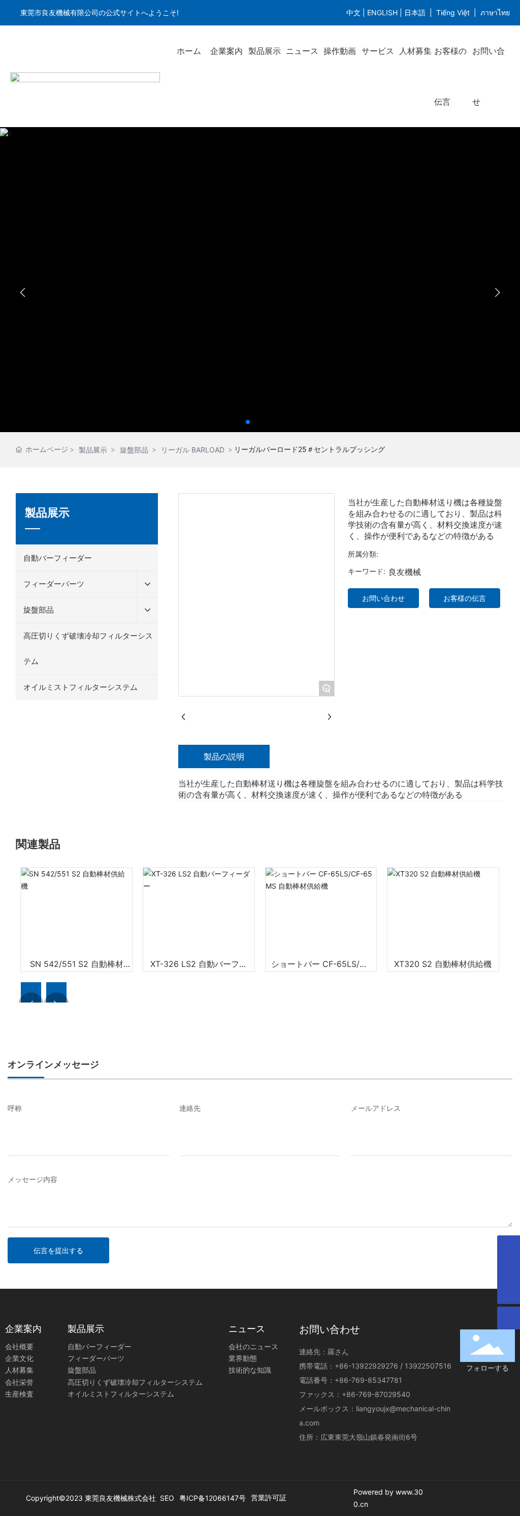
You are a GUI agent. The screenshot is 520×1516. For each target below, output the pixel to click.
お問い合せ (488, 76)
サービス (378, 51)
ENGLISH (382, 12)
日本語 (415, 12)
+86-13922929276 (366, 1365)
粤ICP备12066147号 (212, 1498)
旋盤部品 (134, 449)
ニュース (302, 51)
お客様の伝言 (450, 76)
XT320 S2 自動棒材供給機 (443, 964)
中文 (353, 12)
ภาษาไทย (495, 12)
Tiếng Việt (453, 12)
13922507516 (428, 1365)
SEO (167, 1498)
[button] (248, 422)
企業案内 (226, 51)
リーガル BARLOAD (192, 449)
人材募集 (415, 51)
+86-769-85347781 (368, 1380)
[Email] (508, 1246)
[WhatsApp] (508, 1269)
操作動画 (339, 51)
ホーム (189, 51)
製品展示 (264, 51)
